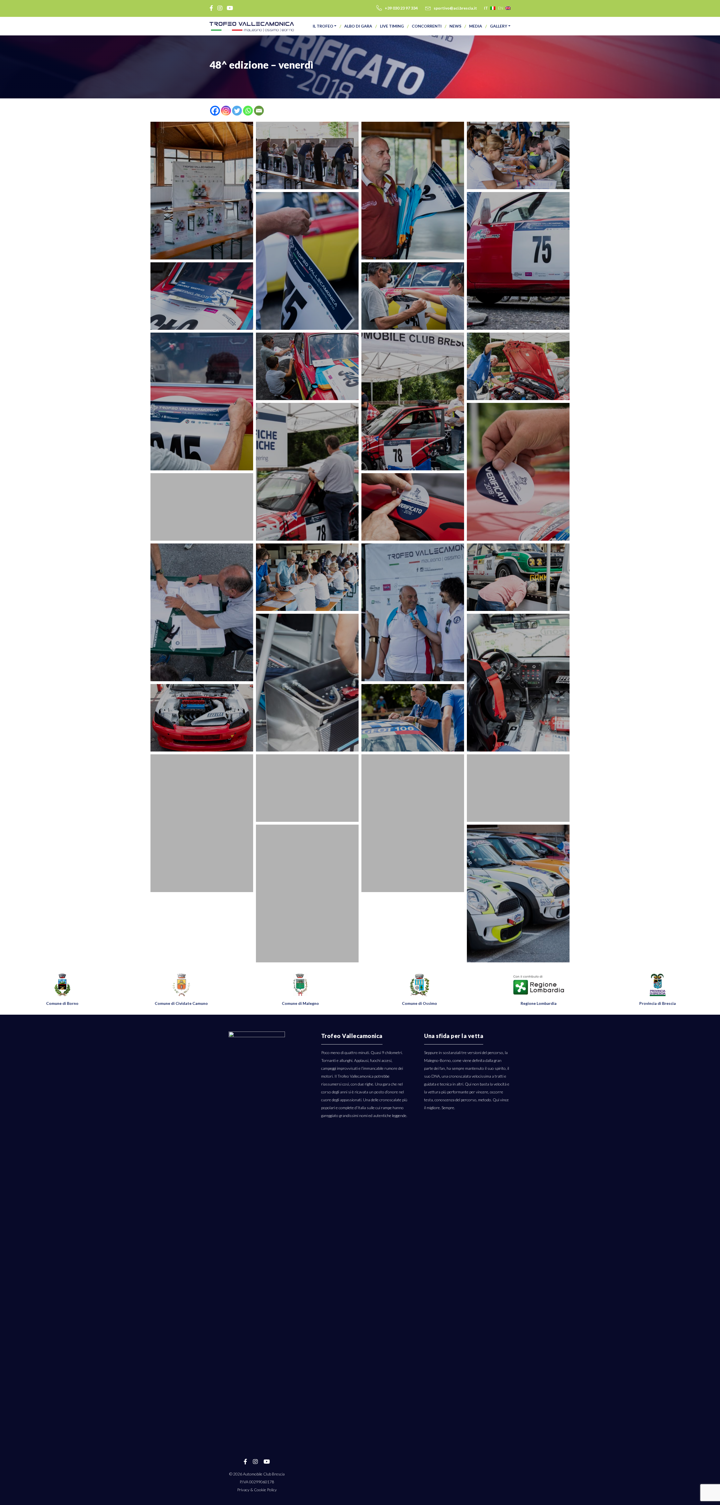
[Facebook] (215, 111)
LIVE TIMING (392, 26)
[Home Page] (252, 27)
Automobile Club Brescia (264, 1474)
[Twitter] (237, 111)
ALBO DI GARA (358, 26)
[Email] (259, 111)
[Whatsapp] (248, 111)
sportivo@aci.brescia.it (455, 8)
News (455, 26)
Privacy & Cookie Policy (257, 1489)
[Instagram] (226, 111)
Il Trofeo (323, 26)
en (501, 8)
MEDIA (475, 26)
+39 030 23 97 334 (401, 8)
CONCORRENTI (427, 26)
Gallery (498, 26)
